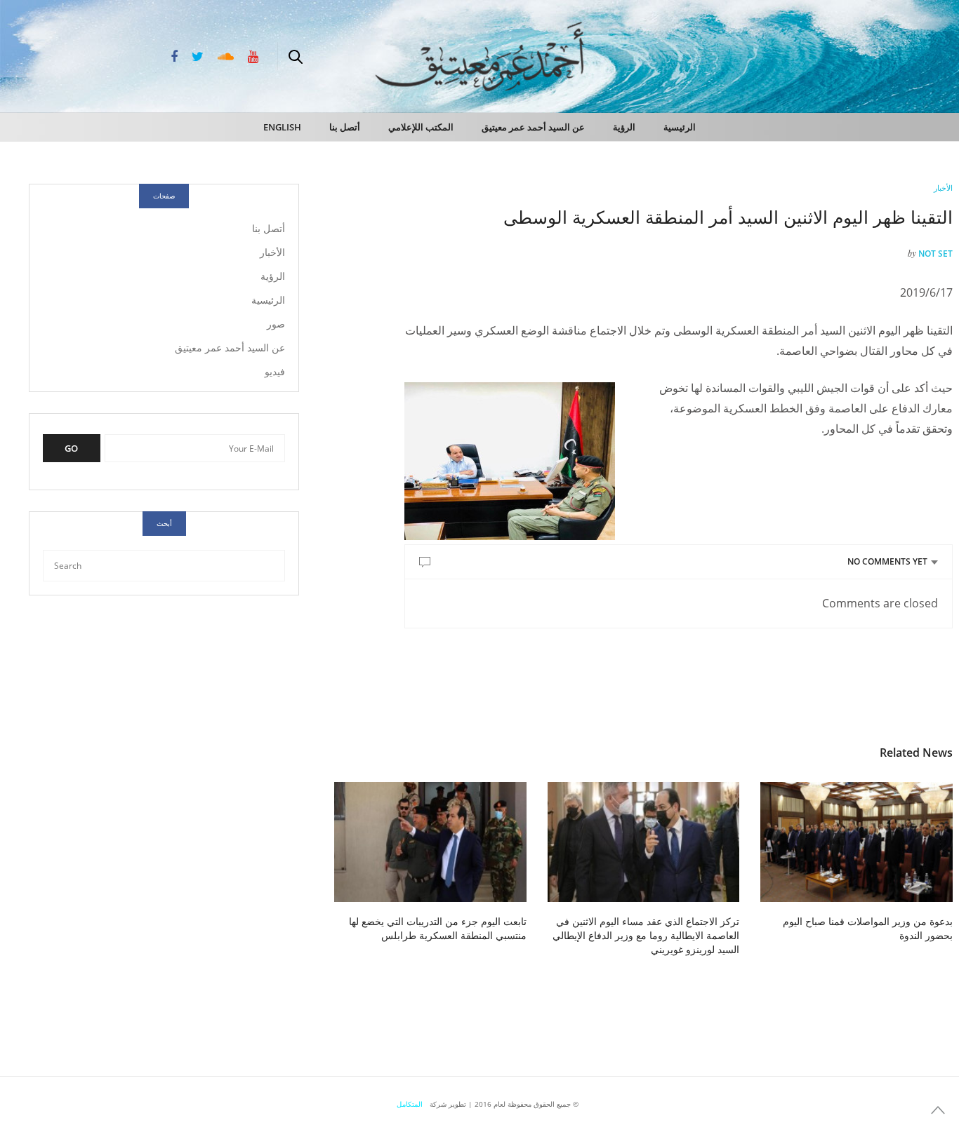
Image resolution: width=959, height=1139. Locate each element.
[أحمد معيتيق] (889, 54)
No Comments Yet (887, 561)
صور (276, 323)
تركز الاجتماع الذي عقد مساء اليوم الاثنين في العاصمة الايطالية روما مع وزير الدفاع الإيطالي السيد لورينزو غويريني (646, 935)
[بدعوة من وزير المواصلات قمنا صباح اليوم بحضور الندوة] (856, 842)
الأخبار (943, 187)
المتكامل (410, 1104)
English (282, 127)
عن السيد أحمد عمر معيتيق (533, 127)
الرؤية (624, 127)
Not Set (935, 254)
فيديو (275, 371)
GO (71, 448)
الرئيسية (679, 127)
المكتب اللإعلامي (421, 127)
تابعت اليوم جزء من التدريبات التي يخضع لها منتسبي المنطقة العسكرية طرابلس (438, 928)
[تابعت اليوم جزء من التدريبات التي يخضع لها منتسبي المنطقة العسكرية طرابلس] (430, 842)
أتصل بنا (344, 127)
